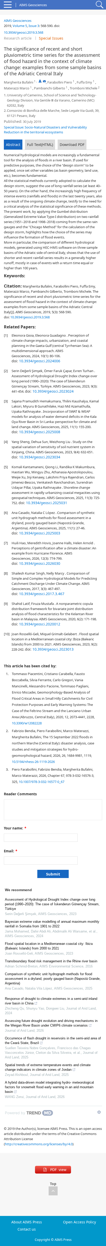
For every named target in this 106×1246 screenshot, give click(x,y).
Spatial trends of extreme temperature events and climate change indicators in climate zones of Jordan (48, 1067)
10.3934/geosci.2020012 (39, 624)
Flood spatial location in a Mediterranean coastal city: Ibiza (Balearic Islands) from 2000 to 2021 (49, 946)
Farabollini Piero (59, 82)
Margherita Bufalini (18, 82)
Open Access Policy (79, 1222)
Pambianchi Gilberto (49, 88)
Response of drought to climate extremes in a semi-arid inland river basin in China (51, 1001)
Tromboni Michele (83, 88)
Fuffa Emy (84, 82)
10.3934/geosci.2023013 (53, 649)
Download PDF (72, 144)
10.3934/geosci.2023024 (53, 391)
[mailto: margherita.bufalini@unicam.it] (44, 81)
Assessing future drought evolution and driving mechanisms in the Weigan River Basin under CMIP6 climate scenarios (51, 1023)
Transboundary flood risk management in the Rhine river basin (51, 961)
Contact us (26, 1229)
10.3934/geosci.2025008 (39, 431)
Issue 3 (34, 25)
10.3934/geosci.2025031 (46, 502)
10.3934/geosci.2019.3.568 (23, 32)
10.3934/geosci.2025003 (39, 533)
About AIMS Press (26, 1222)
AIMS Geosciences (17, 20)
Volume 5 (20, 25)
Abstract (13, 144)
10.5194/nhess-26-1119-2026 (33, 761)
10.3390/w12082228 (27, 723)
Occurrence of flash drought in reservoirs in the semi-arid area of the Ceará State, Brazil (53, 1040)
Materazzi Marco (16, 88)
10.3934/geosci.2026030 (39, 563)
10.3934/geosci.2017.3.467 (41, 593)
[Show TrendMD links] (99, 1112)
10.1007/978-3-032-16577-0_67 (41, 781)
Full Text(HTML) (40, 144)
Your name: (15, 828)
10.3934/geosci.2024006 (39, 360)
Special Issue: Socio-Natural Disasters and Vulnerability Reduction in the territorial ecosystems (45, 129)
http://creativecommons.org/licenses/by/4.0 (39, 1144)
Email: (10, 851)
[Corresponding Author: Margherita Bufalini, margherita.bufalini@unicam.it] (40, 81)
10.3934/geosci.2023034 (39, 457)
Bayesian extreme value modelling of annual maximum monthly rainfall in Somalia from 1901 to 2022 (52, 924)
